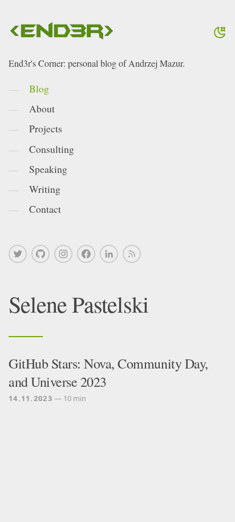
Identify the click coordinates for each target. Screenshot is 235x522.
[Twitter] (18, 254)
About (42, 108)
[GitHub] (40, 254)
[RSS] (132, 254)
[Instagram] (63, 254)
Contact (45, 209)
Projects (45, 128)
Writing (44, 189)
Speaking (48, 169)
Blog (39, 88)
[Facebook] (86, 254)
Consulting (51, 149)
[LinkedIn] (109, 254)
